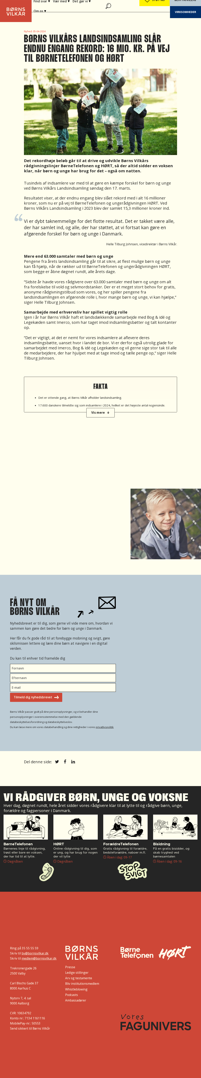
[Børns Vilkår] (81, 953)
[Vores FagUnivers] (156, 1022)
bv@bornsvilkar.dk (35, 953)
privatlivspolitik (105, 727)
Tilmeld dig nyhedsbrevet (33, 697)
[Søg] (108, 6)
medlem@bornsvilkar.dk (39, 958)
